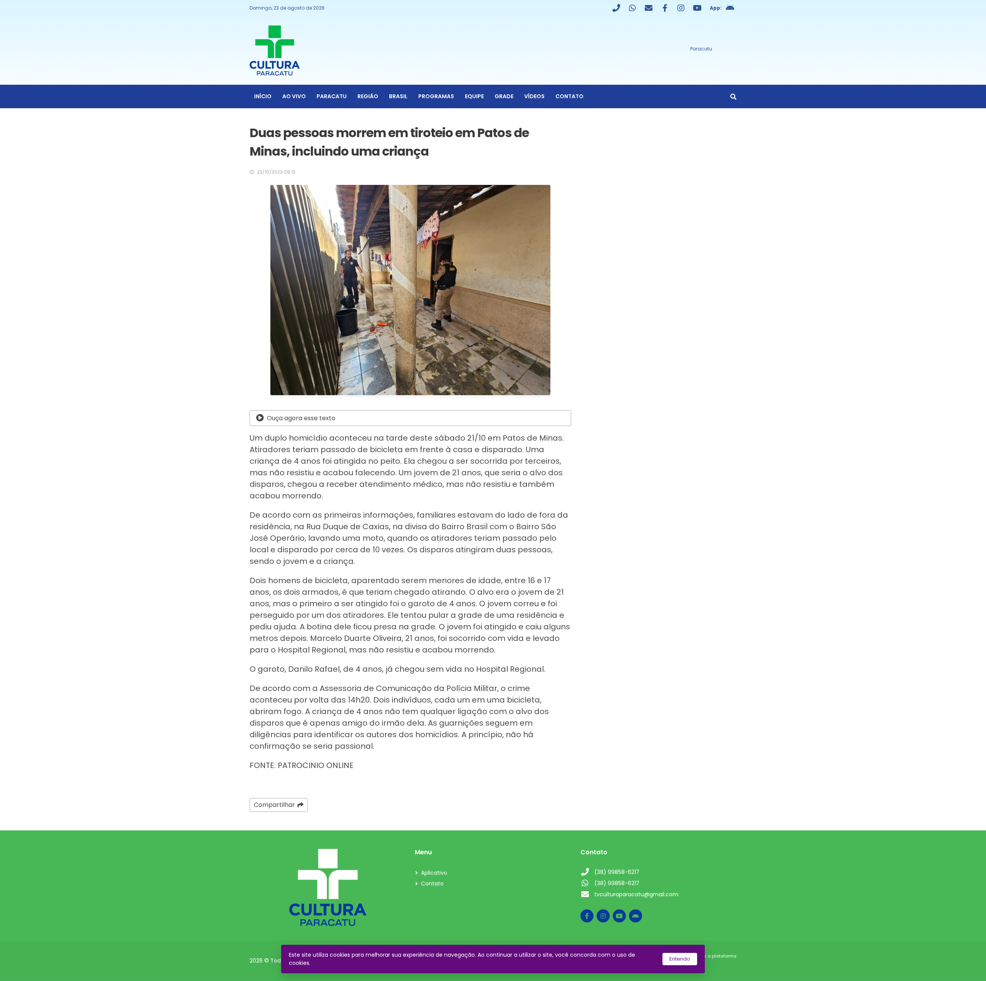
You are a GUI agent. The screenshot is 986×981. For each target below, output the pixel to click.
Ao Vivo (294, 96)
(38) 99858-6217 (616, 872)
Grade (504, 96)
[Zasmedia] (717, 965)
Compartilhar (274, 804)
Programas (436, 96)
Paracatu (332, 96)
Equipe (474, 96)
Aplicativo (434, 873)
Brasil (398, 96)
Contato (569, 96)
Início (263, 96)
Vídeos (534, 96)
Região (367, 96)
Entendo (679, 959)
